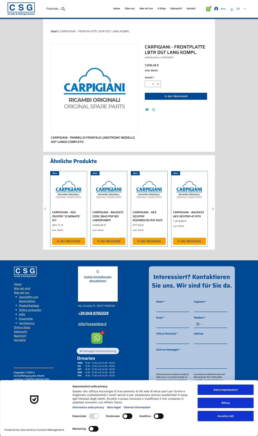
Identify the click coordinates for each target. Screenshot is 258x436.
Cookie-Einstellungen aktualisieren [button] (98, 279)
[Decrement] (147, 84)
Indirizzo (198, 333)
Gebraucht (20, 331)
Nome (160, 301)
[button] (56, 9)
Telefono (199, 317)
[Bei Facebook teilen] (147, 110)
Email (160, 317)
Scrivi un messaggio (168, 349)
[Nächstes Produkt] (213, 209)
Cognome (200, 301)
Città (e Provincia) (167, 333)
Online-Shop (22, 327)
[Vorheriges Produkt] (45, 209)
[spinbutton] (153, 84)
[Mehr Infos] (97, 272)
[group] (129, 209)
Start (54, 31)
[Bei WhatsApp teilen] (154, 110)
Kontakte (20, 340)
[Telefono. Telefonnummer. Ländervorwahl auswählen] (199, 324)
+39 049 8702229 (93, 313)
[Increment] (158, 84)
